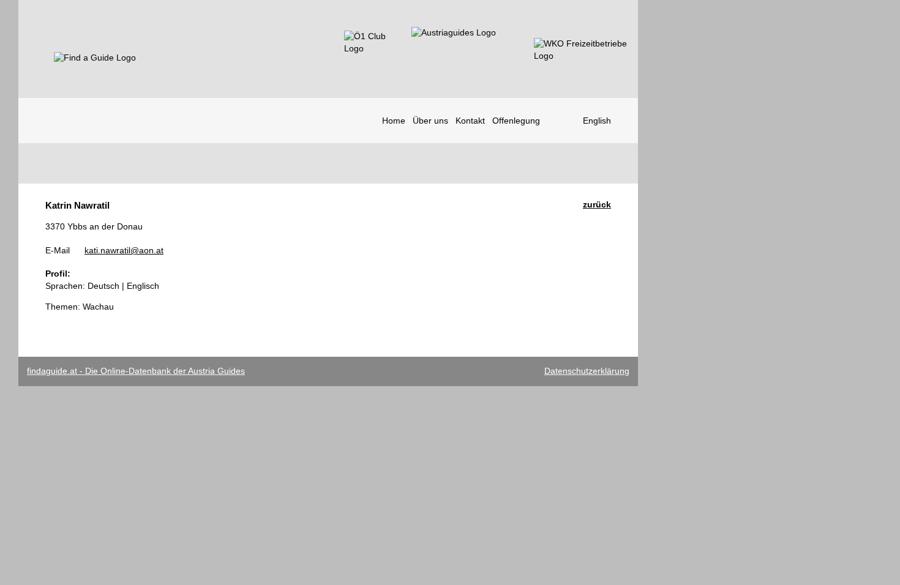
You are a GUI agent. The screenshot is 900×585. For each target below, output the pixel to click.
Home (393, 120)
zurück (597, 204)
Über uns (430, 120)
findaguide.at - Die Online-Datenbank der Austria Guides (136, 371)
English (597, 120)
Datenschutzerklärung (586, 371)
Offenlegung (516, 120)
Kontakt (470, 120)
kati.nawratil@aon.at (123, 250)
